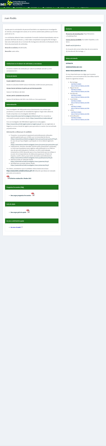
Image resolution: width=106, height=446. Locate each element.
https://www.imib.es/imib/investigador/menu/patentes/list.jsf (29, 161)
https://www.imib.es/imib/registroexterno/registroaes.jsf (24, 124)
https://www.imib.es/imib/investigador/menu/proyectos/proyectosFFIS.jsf (34, 139)
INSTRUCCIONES (76, 84)
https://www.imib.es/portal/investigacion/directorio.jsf (23, 116)
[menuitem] (7, 7)
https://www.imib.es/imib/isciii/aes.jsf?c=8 (20, 171)
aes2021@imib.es (75, 45)
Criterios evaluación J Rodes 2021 (20, 178)
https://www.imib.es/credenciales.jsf (41, 118)
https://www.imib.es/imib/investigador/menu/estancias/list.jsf (30, 165)
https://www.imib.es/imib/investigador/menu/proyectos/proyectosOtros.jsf (34, 145)
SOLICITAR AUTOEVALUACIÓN (80, 86)
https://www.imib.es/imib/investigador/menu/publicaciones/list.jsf (31, 158)
